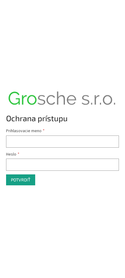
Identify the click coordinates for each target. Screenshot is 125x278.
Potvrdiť (20, 179)
